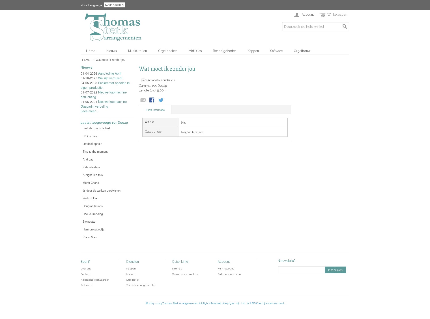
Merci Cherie (91, 182)
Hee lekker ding (93, 214)
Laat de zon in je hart (96, 128)
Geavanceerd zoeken (185, 274)
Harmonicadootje (93, 229)
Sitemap (177, 268)
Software (276, 51)
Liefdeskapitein (92, 143)
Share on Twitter (161, 100)
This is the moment (95, 151)
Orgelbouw (302, 51)
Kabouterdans (92, 167)
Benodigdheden (224, 51)
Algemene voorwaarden (95, 279)
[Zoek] (344, 26)
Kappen (253, 51)
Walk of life (90, 198)
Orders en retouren (229, 274)
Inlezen (130, 274)
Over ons (86, 268)
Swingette (89, 221)
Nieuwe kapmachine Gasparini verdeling (104, 104)
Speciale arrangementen (141, 285)
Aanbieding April (109, 73)
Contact (85, 274)
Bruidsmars (90, 136)
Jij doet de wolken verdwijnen (101, 190)
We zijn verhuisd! (110, 78)
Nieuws (111, 51)
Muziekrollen (137, 51)
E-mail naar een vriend (143, 100)
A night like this (93, 175)
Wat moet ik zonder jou (159, 80)
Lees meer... (89, 111)
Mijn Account (226, 268)
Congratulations (93, 206)
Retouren (86, 285)
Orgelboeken (167, 51)
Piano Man (90, 237)
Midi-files (195, 51)
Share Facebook (152, 100)
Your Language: (92, 5)
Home (90, 51)
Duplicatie (132, 279)
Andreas (88, 159)
